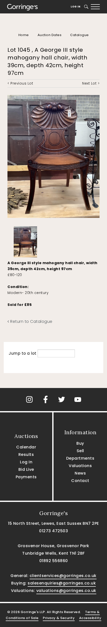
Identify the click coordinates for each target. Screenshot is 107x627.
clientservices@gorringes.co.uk (63, 576)
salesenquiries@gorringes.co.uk (62, 583)
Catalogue (79, 35)
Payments (26, 477)
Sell (80, 451)
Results (26, 454)
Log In (75, 6)
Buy (80, 443)
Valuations (80, 466)
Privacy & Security (59, 618)
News (80, 473)
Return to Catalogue (31, 321)
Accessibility (90, 618)
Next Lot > (91, 83)
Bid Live (26, 469)
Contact (80, 480)
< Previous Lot (20, 83)
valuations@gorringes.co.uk (66, 590)
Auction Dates (50, 35)
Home (23, 35)
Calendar (26, 447)
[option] (25, 240)
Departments (80, 458)
